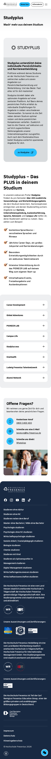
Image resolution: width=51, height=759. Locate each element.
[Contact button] (44, 752)
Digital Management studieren (18, 567)
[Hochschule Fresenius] (10, 4)
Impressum (9, 730)
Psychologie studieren (14, 527)
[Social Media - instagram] (11, 500)
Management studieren (14, 563)
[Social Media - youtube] (17, 500)
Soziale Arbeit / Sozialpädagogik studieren (23, 540)
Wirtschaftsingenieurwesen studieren (21, 572)
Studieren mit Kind (12, 554)
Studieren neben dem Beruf (16, 518)
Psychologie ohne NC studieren (18, 531)
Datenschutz (9, 735)
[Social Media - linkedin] (23, 500)
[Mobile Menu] (46, 4)
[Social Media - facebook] (6, 500)
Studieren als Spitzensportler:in (18, 558)
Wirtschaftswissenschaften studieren (21, 576)
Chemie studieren (12, 549)
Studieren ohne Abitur (14, 509)
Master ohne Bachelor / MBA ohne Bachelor (24, 523)
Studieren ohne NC (12, 514)
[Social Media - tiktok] (29, 500)
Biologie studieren (12, 545)
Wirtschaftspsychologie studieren (19, 536)
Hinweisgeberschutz (13, 740)
